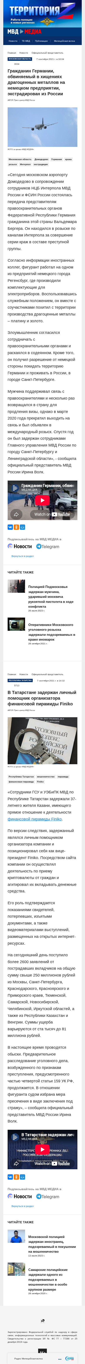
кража (68, 159)
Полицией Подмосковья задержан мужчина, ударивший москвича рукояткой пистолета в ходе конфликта (50, 596)
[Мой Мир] (22, 527)
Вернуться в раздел (23, 556)
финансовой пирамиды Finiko (35, 819)
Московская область (20, 159)
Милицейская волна (64, 41)
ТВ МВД (26, 41)
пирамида (63, 776)
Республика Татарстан (21, 776)
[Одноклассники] (16, 527)
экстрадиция (41, 164)
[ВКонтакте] (10, 527)
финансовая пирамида (21, 781)
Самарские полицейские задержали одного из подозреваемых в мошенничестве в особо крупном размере (48, 1279)
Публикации (41, 41)
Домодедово (41, 159)
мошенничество (45, 776)
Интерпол (25, 164)
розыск (13, 164)
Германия (56, 159)
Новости (13, 41)
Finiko (40, 781)
